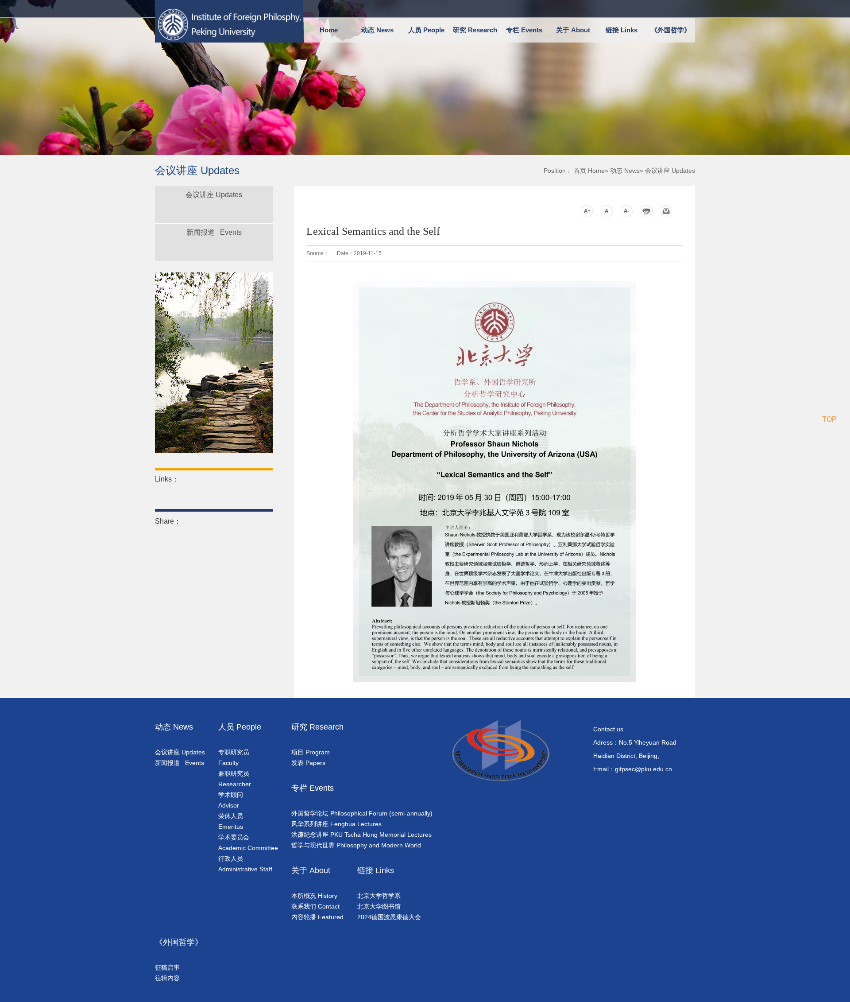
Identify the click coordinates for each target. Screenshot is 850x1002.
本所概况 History (314, 895)
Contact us (608, 729)
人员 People (426, 30)
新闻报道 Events (214, 232)
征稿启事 (167, 967)
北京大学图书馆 (379, 906)
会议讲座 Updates (213, 194)
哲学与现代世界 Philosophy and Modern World (356, 845)
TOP (829, 419)
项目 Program (310, 752)
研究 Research (475, 30)
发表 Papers (308, 762)
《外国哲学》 (671, 30)
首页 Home (589, 170)
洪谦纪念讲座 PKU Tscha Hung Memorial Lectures (361, 834)
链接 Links (622, 30)
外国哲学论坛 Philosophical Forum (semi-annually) (362, 813)
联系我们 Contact (315, 906)
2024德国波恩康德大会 (389, 916)
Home (329, 30)
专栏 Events (524, 30)
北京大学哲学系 (379, 895)
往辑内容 (167, 978)
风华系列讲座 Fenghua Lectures (336, 823)
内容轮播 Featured (317, 916)
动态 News (377, 30)
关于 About (573, 30)
